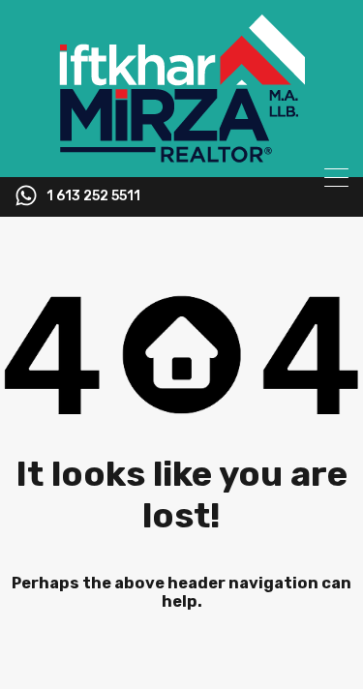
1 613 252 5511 (93, 196)
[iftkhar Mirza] (182, 154)
